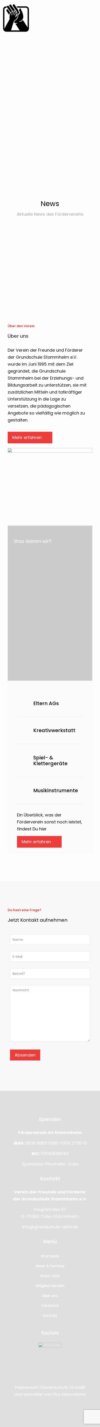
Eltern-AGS (50, 1276)
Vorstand (50, 1305)
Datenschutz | (56, 1387)
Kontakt (50, 1315)
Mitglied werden (50, 1285)
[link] (16, 18)
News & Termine (50, 1266)
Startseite (50, 1256)
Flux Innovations (69, 1394)
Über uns (50, 1295)
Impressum (26, 1387)
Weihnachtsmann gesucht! (53, 247)
